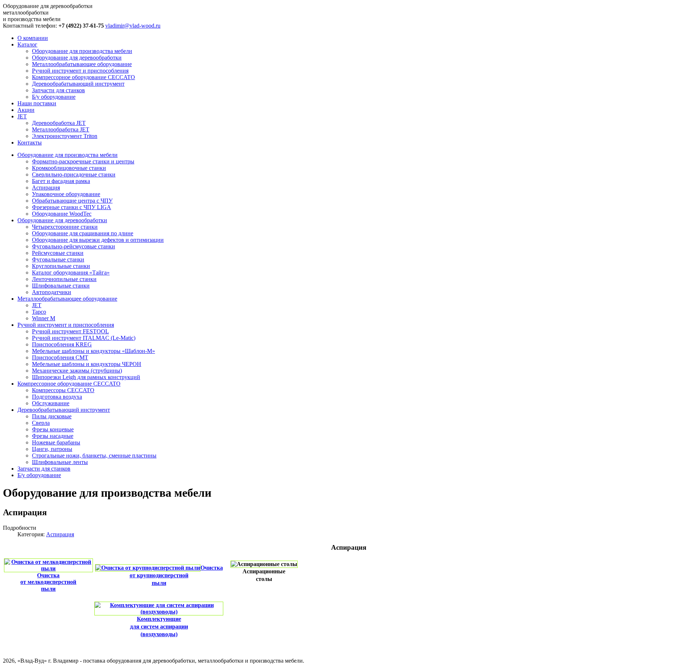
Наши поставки (36, 103)
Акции (25, 110)
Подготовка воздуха (57, 397)
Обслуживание (50, 403)
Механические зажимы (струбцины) (77, 370)
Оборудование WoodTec (61, 214)
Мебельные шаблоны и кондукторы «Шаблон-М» (93, 351)
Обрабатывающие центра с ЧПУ (72, 201)
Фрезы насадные (52, 436)
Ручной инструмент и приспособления (80, 71)
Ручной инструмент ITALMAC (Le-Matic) (83, 338)
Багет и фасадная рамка (61, 181)
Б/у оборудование (54, 97)
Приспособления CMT (60, 357)
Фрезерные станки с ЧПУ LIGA (71, 207)
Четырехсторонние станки (65, 227)
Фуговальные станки (58, 259)
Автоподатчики (51, 292)
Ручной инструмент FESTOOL (70, 331)
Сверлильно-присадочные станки (73, 174)
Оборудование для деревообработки (77, 57)
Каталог (27, 44)
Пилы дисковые (52, 416)
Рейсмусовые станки (57, 253)
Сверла (41, 423)
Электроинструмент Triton (64, 136)
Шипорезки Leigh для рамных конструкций (86, 377)
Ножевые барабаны (56, 442)
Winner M (43, 318)
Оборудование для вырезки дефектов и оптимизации (98, 240)
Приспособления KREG (62, 344)
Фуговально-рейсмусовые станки (73, 246)
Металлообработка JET (60, 129)
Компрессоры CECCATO (63, 390)
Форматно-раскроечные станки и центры (83, 161)
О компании (32, 38)
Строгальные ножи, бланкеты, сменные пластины (94, 455)
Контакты (29, 142)
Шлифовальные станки (61, 285)
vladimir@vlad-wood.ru (132, 26)
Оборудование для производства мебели (82, 51)
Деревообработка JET (59, 123)
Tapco (39, 312)
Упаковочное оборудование (66, 194)
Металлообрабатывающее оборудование (82, 64)
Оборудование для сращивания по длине (82, 233)
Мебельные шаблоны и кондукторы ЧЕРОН (86, 364)
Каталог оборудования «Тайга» (71, 272)
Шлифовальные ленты (60, 462)
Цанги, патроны (52, 449)
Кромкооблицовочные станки (69, 168)
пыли (48, 589)
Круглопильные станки (61, 266)
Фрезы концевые (53, 429)
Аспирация (46, 187)
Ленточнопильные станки (64, 279)
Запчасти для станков (58, 90)
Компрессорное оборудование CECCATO (83, 77)
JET (22, 116)
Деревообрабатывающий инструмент (78, 84)
